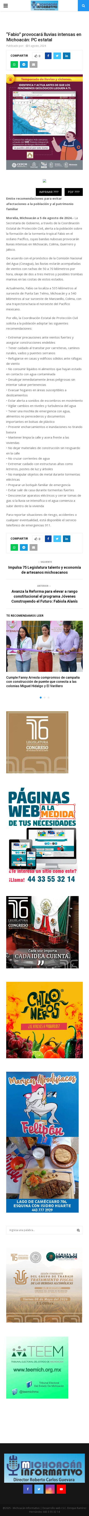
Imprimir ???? (48, 192)
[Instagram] (50, 1489)
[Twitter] (38, 1489)
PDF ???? (73, 192)
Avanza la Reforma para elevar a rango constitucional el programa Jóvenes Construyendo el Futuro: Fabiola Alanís (44, 596)
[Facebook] (27, 1489)
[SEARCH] (78, 1230)
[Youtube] (61, 1489)
